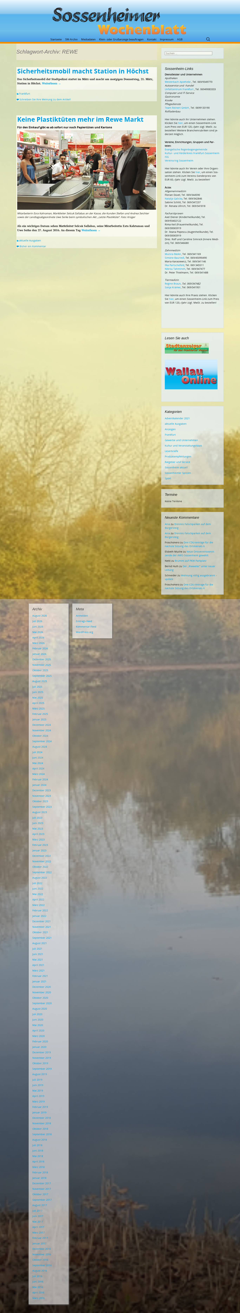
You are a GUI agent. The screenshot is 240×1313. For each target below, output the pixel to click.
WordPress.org (84, 632)
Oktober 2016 (40, 1259)
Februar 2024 (40, 779)
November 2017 (41, 1188)
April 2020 (38, 1030)
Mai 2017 (37, 1221)
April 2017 (38, 1227)
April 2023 (38, 834)
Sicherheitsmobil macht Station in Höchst (83, 71)
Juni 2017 (37, 1216)
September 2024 (42, 741)
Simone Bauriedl (174, 257)
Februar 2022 (40, 910)
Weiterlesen (51, 83)
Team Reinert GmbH (177, 107)
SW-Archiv (71, 39)
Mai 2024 (37, 763)
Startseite (56, 39)
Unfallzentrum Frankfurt (179, 89)
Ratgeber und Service (177, 462)
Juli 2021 (37, 948)
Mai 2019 (37, 1090)
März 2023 (38, 839)
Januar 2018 (39, 1178)
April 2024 (38, 768)
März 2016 (38, 1298)
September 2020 (42, 1003)
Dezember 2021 (41, 921)
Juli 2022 (37, 883)
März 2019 (38, 1101)
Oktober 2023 (40, 801)
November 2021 (41, 926)
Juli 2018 (37, 1145)
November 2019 (41, 1057)
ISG (167, 156)
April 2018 (38, 1161)
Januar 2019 (39, 1112)
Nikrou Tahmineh (175, 268)
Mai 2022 (37, 894)
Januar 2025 (39, 719)
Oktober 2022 (40, 866)
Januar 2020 (39, 1047)
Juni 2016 (37, 1281)
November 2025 (41, 664)
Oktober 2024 (40, 735)
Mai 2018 (37, 1156)
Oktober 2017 (40, 1194)
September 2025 (42, 675)
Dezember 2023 (41, 790)
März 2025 (38, 708)
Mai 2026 (37, 632)
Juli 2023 (37, 817)
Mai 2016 (37, 1287)
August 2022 (39, 877)
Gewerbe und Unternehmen (181, 440)
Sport (168, 478)
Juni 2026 (37, 626)
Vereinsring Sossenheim (179, 160)
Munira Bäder (173, 254)
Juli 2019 (37, 1079)
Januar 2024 (39, 785)
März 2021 (38, 970)
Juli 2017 (37, 1210)
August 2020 (39, 1008)
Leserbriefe (171, 451)
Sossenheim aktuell (176, 467)
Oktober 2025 (40, 670)
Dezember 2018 (41, 1117)
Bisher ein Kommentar (33, 246)
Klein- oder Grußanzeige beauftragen (121, 39)
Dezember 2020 (41, 986)
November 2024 (41, 730)
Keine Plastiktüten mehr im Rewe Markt (80, 119)
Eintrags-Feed (84, 621)
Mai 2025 (37, 697)
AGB (180, 39)
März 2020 (38, 1036)
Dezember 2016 (41, 1248)
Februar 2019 (40, 1107)
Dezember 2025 (41, 659)
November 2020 (41, 992)
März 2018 (38, 1167)
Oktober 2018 (40, 1128)
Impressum (167, 39)
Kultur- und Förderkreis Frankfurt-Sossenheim (192, 153)
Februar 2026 (40, 648)
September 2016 (42, 1265)
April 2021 (38, 965)
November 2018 (41, 1123)
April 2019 (38, 1096)
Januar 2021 (39, 981)
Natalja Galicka (173, 198)
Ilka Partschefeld (174, 265)
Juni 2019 (37, 1085)
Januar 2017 (39, 1243)
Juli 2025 (37, 686)
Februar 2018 (40, 1172)
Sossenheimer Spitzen (178, 473)
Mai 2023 (37, 828)
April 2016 (38, 1292)
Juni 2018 (37, 1150)
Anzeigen (170, 429)
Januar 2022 (39, 916)
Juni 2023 (37, 823)
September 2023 (42, 806)
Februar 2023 (40, 845)
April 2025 (38, 703)
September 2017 (42, 1199)
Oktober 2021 (40, 932)
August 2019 (39, 1074)
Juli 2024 (37, 752)
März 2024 (38, 774)
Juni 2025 (37, 692)
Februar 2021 (40, 976)
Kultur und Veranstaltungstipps (183, 445)
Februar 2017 (40, 1238)
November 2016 (41, 1254)
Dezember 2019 (41, 1052)
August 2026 (39, 615)
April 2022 (38, 899)
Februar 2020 (40, 1041)
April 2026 (38, 637)
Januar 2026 (39, 654)
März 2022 (38, 905)
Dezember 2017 (41, 1183)
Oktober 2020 (40, 997)
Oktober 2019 (40, 1063)
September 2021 (42, 937)
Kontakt (151, 39)
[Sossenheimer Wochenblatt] (120, 19)
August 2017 (39, 1205)
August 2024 (39, 746)
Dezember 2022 (41, 855)
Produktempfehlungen (178, 456)
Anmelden (82, 615)
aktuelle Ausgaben (30, 240)
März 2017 (38, 1232)
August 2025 (39, 681)
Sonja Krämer (173, 287)
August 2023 (39, 812)
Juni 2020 (37, 1019)
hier (180, 123)
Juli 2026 (37, 621)
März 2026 (38, 643)
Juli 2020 (37, 1014)
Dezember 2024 (41, 724)
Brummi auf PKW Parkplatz (190, 560)
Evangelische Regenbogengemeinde (186, 149)
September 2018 (42, 1134)
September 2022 (42, 872)
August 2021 (39, 943)
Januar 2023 (39, 850)
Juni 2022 (37, 888)
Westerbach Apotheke (178, 81)
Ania (167, 524)
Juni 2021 (37, 954)
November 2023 (41, 795)
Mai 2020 (37, 1025)
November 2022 (41, 861)
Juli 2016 (37, 1276)
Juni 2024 (37, 757)
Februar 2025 (40, 714)
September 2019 (42, 1068)
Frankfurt (24, 93)
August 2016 (39, 1270)
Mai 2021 (37, 959)
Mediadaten (88, 39)
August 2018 (39, 1139)
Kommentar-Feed (86, 626)
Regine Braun (173, 283)
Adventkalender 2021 (177, 418)
